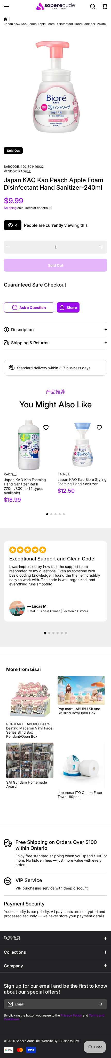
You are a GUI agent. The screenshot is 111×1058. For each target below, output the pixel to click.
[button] (82, 307)
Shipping (10, 208)
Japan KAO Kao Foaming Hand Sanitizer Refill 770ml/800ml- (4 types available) (25, 486)
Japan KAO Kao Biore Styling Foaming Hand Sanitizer (82, 481)
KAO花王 (24, 171)
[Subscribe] (100, 1004)
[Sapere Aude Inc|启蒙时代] (55, 6)
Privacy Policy (71, 1015)
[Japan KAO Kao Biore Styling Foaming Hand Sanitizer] (82, 444)
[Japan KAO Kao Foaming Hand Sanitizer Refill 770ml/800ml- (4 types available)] (29, 445)
